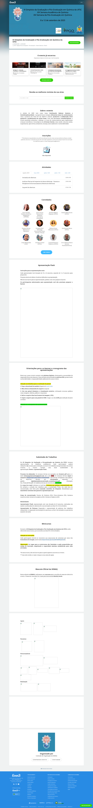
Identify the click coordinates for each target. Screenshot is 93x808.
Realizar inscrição (74, 42)
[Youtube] (18, 784)
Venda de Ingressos (52, 782)
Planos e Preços (71, 784)
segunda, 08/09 (26, 173)
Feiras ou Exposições (31, 798)
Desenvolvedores (71, 787)
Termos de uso (41, 806)
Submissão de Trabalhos (53, 787)
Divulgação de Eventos (52, 780)
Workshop (29, 789)
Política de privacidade (61, 806)
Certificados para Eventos (53, 796)
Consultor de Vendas (72, 782)
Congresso (29, 784)
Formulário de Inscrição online (54, 791)
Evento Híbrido (30, 782)
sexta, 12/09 (67, 173)
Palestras (29, 794)
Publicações (50, 777)
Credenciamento (51, 798)
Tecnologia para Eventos (53, 789)
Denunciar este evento (47, 768)
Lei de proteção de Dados (50, 806)
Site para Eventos (51, 794)
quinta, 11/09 (57, 173)
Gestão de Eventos (51, 784)
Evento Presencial (31, 778)
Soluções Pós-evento (52, 785)
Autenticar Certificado (72, 785)
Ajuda (69, 789)
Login (81, 2)
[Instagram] (16, 784)
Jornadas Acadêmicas (31, 791)
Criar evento (70, 777)
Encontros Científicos (31, 796)
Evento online (30, 780)
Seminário (29, 787)
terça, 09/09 (36, 173)
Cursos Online (30, 792)
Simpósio (29, 785)
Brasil (16, 794)
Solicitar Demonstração (72, 780)
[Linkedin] (14, 784)
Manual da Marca (33, 806)
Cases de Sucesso (71, 778)
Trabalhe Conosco (24, 806)
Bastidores (70, 806)
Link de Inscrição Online (52, 792)
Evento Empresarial (31, 777)
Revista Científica (51, 778)
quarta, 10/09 (47, 173)
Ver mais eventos (46, 80)
